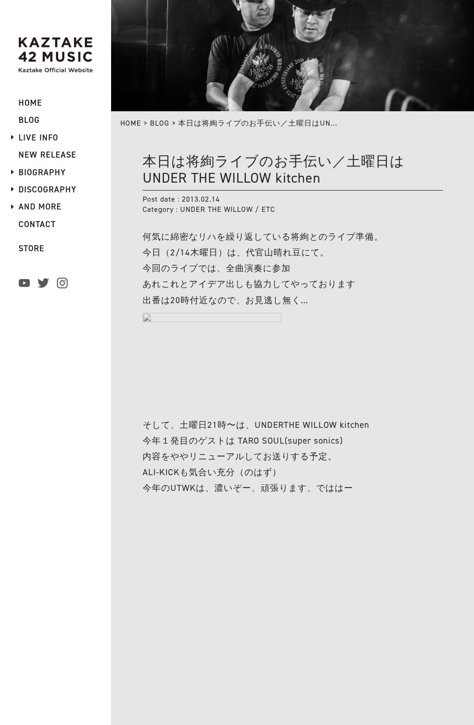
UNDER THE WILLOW (216, 209)
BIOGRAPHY (42, 172)
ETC (268, 209)
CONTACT (37, 224)
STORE (31, 248)
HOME (130, 123)
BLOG (159, 123)
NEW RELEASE (47, 154)
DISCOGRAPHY (47, 189)
